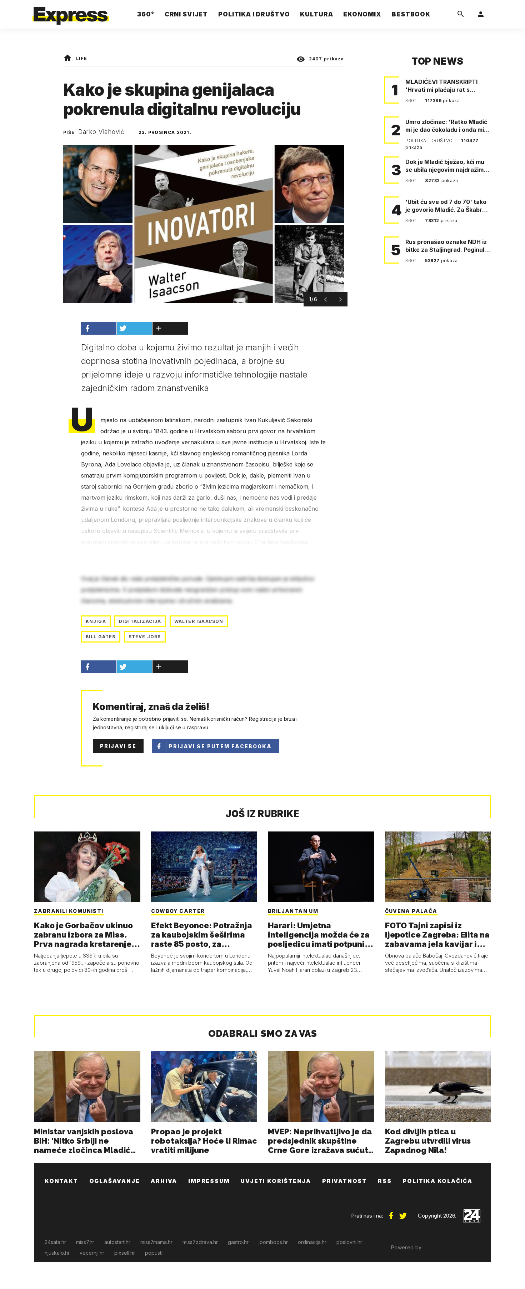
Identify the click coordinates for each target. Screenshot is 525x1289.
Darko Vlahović (101, 131)
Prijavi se (118, 746)
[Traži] (461, 14)
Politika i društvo (429, 140)
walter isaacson (199, 621)
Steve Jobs (145, 636)
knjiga (96, 621)
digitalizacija (140, 621)
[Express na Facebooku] (391, 1213)
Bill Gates (101, 636)
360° (411, 100)
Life (81, 58)
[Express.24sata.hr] (70, 12)
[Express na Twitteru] (403, 1213)
